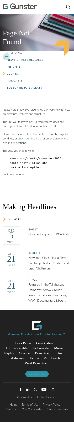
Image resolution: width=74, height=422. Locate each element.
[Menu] (60, 7)
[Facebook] (21, 390)
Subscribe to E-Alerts (24, 87)
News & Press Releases (25, 59)
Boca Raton (23, 343)
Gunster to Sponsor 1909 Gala (49, 234)
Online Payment (47, 397)
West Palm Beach (37, 363)
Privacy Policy (51, 404)
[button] (6, 56)
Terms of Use (30, 404)
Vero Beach (52, 358)
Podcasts (15, 80)
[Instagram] (53, 390)
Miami (58, 348)
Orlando (24, 353)
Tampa (34, 358)
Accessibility (24, 397)
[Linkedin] (27, 390)
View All (15, 219)
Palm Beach (43, 353)
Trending (14, 52)
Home (13, 404)
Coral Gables (45, 343)
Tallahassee (17, 358)
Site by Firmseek (57, 409)
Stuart (60, 353)
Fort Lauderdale (17, 348)
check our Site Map (29, 138)
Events (12, 73)
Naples (9, 353)
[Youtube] (43, 390)
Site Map (11, 409)
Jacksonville (41, 348)
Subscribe (37, 374)
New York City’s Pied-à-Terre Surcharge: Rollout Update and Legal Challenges (48, 263)
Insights (13, 66)
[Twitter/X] (35, 390)
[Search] (68, 7)
